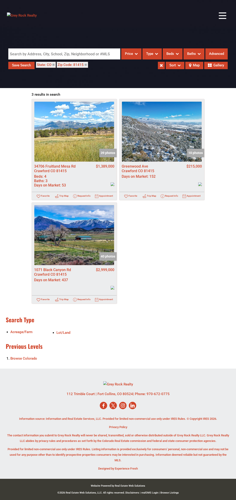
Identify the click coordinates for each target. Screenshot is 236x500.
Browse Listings (169, 492)
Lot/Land (63, 333)
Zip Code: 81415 (71, 65)
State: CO (44, 65)
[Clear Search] (161, 65)
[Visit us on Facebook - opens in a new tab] (103, 405)
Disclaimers (132, 492)
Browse (23, 358)
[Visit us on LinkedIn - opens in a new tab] (132, 405)
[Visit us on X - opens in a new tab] (113, 405)
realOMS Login (149, 492)
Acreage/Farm (21, 332)
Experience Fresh (126, 468)
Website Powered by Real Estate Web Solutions (118, 485)
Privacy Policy (118, 427)
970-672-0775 (158, 394)
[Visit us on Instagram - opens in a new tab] (123, 405)
